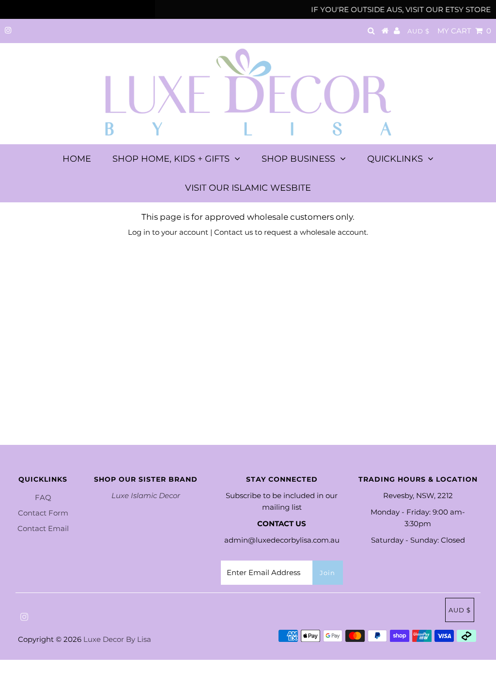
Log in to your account (168, 232)
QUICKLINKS (395, 158)
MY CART (464, 30)
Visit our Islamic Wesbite (248, 187)
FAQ (43, 497)
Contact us (233, 232)
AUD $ (418, 31)
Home (76, 158)
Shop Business (298, 158)
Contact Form (43, 512)
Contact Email (43, 528)
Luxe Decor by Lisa (117, 639)
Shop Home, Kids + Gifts (171, 158)
